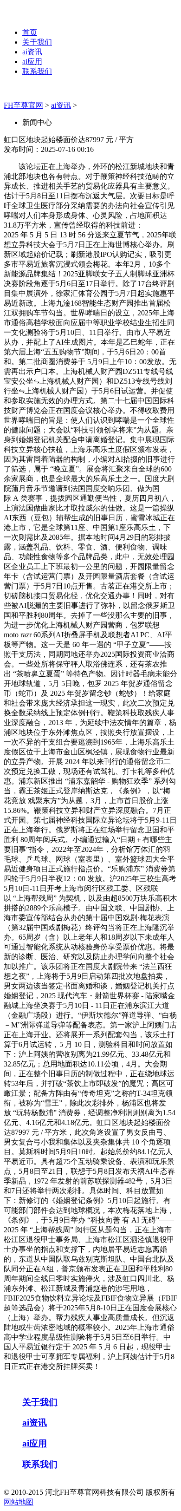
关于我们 (37, 42)
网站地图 (18, 1502)
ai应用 (32, 61)
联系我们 (37, 71)
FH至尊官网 (23, 105)
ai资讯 (32, 52)
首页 (29, 32)
